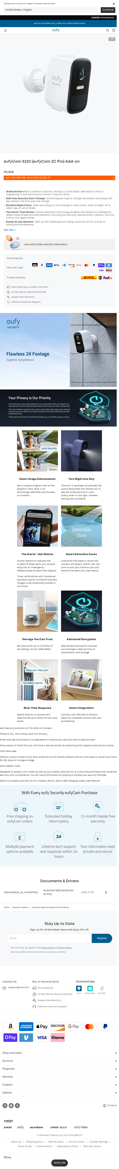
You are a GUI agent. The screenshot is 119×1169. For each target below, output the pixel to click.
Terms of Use (47, 948)
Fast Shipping (45, 988)
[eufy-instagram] (4, 1105)
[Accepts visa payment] (42, 1037)
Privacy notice (77, 1142)
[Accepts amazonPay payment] (10, 1026)
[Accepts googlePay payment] (73, 1026)
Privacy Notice (64, 948)
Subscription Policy (67, 1146)
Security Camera (21, 907)
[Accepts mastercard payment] (89, 1026)
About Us (16, 1142)
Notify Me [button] (59, 1163)
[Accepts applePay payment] (42, 1026)
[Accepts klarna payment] (57, 1037)
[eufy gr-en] (56, 30)
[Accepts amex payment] (26, 1026)
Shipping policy (34, 1142)
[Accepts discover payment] (57, 1026)
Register (102, 938)
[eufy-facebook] (11, 1105)
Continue (108, 10)
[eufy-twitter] (17, 1105)
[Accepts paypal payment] (105, 1026)
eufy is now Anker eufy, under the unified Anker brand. (59, 23)
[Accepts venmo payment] (26, 1037)
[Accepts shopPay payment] (10, 1037)
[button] (113, 3)
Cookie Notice (44, 1146)
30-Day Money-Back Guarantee (54, 994)
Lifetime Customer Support (52, 1007)
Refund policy (56, 1142)
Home (6, 907)
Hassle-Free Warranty (49, 1000)
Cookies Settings (99, 1142)
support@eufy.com (18, 987)
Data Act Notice (92, 1146)
